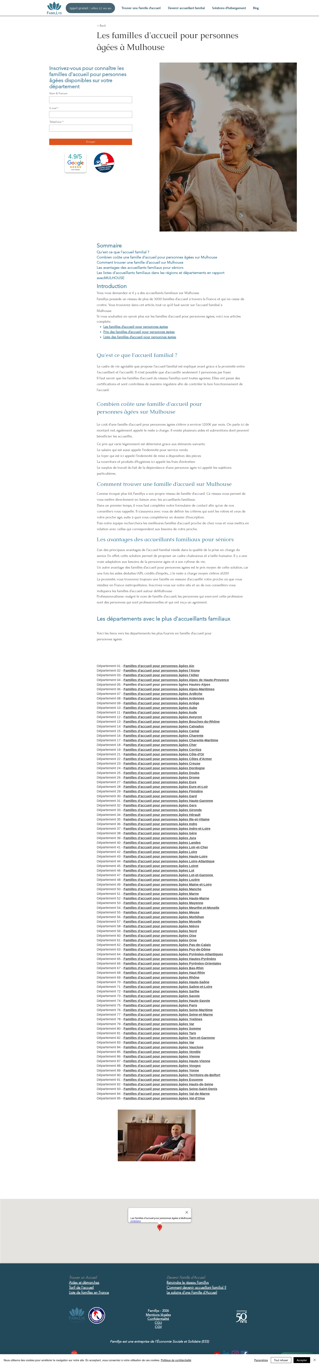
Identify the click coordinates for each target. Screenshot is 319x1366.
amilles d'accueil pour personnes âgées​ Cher (161, 745)
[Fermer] (314, 1360)
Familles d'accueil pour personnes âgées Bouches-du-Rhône (172, 721)
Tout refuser (281, 1360)
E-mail (52, 108)
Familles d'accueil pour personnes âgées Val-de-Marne (167, 1094)
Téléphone (55, 121)
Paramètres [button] (261, 1360)
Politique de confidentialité (176, 1360)
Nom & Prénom (58, 93)
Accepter (302, 1360)
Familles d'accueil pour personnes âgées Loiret (161, 866)
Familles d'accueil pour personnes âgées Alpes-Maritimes (169, 689)
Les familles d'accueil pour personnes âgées (135, 327)
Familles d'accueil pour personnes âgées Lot (159, 870)
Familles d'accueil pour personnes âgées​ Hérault (162, 815)
